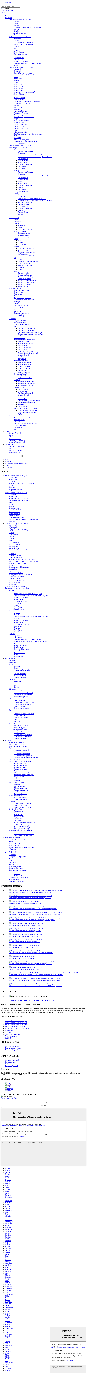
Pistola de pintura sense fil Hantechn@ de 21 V (25, 903)
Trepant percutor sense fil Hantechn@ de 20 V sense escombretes (31, 953)
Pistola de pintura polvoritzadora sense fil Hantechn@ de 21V (30, 898)
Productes (8, 461)
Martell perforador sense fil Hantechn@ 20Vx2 (25, 931)
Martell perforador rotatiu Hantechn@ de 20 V (25, 936)
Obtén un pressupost (8, 10)
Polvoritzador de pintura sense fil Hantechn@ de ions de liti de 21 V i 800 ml (35, 914)
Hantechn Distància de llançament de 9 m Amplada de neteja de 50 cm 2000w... (36, 975)
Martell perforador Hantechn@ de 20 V (22, 958)
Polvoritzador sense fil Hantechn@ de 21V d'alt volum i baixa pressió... (33, 909)
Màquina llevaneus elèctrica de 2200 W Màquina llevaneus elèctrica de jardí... (35, 980)
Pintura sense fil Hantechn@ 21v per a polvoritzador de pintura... (31, 892)
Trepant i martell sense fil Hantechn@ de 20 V (24, 969)
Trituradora (9, 467)
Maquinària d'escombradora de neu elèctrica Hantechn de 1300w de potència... (35, 986)
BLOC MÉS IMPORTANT (45, 1094)
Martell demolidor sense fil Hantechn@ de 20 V (25, 925)
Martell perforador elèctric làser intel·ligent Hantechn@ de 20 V (30, 964)
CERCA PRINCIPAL (64, 1094)
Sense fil (8, 465)
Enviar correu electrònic (9, 1098)
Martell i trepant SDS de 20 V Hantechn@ (23, 947)
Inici (6, 460)
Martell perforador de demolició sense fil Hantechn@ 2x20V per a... (32, 920)
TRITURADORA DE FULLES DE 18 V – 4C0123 (31, 1000)
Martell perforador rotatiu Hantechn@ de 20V (24, 942)
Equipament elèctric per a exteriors (16, 463)
